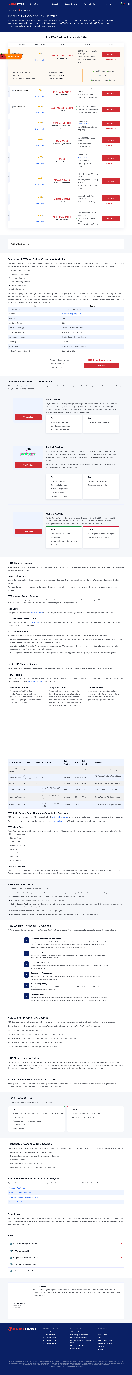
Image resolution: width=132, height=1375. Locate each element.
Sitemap (100, 1349)
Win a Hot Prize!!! (14, 56)
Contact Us (101, 1346)
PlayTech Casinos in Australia (20, 1192)
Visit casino (28, 417)
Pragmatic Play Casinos (17, 1188)
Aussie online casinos (34, 386)
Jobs (99, 1337)
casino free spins (36, 613)
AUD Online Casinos (77, 1332)
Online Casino (12, 10)
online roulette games (60, 817)
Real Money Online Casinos (79, 1335)
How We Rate (102, 1335)
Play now (110, 54)
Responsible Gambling (105, 1340)
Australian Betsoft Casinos (18, 1202)
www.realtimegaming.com (71, 314)
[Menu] (42, 4)
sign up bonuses (34, 622)
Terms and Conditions (105, 1343)
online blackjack (57, 821)
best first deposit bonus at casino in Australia (101, 454)
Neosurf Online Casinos (78, 1345)
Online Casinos (35, 4)
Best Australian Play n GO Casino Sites (23, 1197)
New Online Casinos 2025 (78, 1337)
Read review (111, 59)
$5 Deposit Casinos (49, 1335)
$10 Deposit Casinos (49, 1337)
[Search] (129, 4)
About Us (101, 1332)
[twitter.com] (20, 1313)
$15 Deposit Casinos (49, 1340)
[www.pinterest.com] (17, 1313)
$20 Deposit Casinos (49, 1343)
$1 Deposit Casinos (49, 1332)
